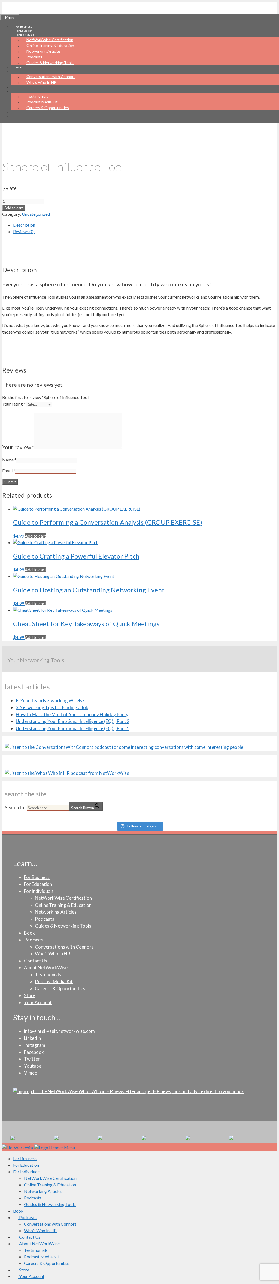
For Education (24, 30)
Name (9, 459)
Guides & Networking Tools (50, 62)
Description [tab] (24, 224)
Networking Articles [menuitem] (43, 1191)
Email (8, 470)
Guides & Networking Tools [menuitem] (50, 1204)
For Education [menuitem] (26, 1165)
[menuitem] (25, 1217)
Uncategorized (36, 214)
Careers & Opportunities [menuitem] (47, 1263)
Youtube (32, 1066)
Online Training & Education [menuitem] (50, 1184)
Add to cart (13, 208)
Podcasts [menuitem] (32, 1197)
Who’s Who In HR (41, 82)
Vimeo (30, 1073)
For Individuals (39, 891)
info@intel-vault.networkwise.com (59, 1031)
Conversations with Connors (50, 76)
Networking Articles (43, 51)
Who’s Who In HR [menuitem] (40, 1230)
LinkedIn (32, 1038)
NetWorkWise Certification (49, 39)
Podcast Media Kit (42, 102)
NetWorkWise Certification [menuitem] (50, 1178)
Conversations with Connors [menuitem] (50, 1223)
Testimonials (37, 96)
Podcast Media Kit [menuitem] (41, 1256)
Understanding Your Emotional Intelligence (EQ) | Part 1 (72, 728)
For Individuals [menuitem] (26, 1171)
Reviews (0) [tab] (24, 231)
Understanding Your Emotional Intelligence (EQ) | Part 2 (72, 721)
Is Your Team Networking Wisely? (50, 700)
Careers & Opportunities (47, 107)
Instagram (34, 1045)
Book (19, 67)
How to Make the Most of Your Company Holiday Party (72, 714)
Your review (18, 447)
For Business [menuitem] (25, 1158)
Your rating (14, 403)
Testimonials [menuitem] (36, 1250)
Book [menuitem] (18, 1210)
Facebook (34, 1052)
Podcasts (34, 57)
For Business (24, 26)
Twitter (32, 1059)
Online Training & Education (50, 45)
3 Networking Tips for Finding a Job (52, 707)
